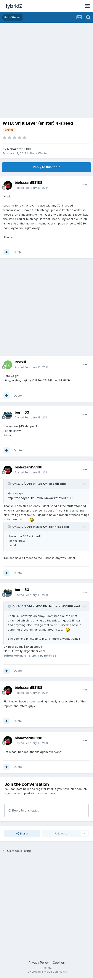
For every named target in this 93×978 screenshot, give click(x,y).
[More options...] (85, 185)
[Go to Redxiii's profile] (7, 364)
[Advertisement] (46, 71)
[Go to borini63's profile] (7, 415)
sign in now (12, 793)
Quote (18, 252)
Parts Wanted (39, 153)
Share (23, 833)
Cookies (59, 962)
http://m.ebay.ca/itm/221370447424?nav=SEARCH (36, 380)
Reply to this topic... (25, 810)
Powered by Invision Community (46, 971)
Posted (31, 187)
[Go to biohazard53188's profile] (7, 185)
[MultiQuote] (6, 252)
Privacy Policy (39, 962)
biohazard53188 (19, 149)
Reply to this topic (46, 167)
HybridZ (12, 6)
